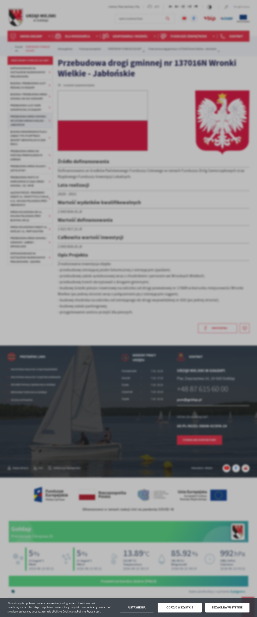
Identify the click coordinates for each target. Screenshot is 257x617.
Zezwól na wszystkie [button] (227, 607)
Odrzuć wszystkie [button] (179, 607)
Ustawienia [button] (137, 607)
